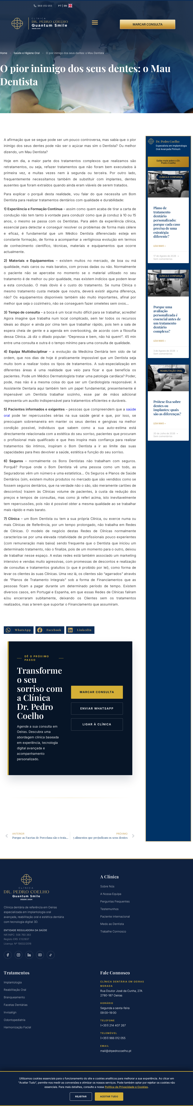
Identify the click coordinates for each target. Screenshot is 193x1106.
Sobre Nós (107, 886)
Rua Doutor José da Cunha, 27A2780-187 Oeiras (121, 993)
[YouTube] (40, 955)
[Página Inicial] (48, 887)
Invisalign (10, 1012)
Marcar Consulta (97, 692)
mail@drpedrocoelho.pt (115, 1051)
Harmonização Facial (17, 1027)
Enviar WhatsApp (97, 708)
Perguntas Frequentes (115, 901)
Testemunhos (109, 909)
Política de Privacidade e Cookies (126, 1086)
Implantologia (13, 982)
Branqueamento (14, 997)
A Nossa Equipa (110, 894)
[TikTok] (51, 955)
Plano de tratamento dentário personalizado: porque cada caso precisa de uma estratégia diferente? (166, 222)
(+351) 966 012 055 (113, 1038)
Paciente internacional (115, 916)
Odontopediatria (14, 1020)
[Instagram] (18, 955)
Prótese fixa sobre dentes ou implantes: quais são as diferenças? (167, 407)
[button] (95, 22)
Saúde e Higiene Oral (27, 53)
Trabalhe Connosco (113, 931)
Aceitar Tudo (109, 1096)
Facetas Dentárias (16, 1005)
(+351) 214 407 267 (113, 1025)
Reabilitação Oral (15, 989)
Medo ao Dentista (112, 924)
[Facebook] (8, 955)
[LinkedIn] (29, 955)
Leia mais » (159, 246)
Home (3, 53)
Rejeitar (81, 1096)
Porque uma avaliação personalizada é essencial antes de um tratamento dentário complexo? (167, 319)
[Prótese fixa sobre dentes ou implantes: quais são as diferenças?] (168, 378)
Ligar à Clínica (97, 724)
